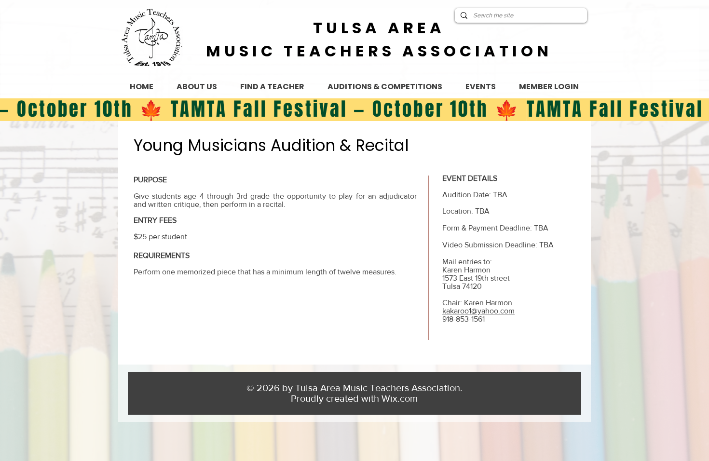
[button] (480, 87)
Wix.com (400, 398)
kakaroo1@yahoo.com (478, 311)
